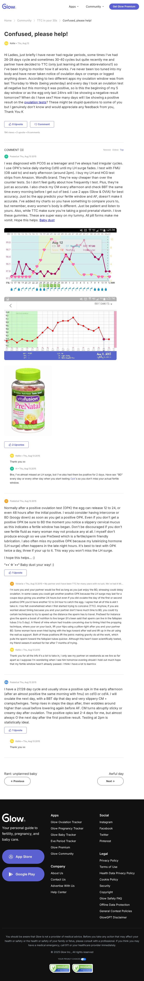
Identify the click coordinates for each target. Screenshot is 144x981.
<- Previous (17, 781)
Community (24, 20)
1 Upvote (17, 572)
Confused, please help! (77, 20)
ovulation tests (35, 102)
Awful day (116, 774)
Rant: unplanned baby (20, 774)
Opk (72, 478)
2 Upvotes (18, 444)
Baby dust (47, 220)
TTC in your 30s (47, 20)
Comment (44, 124)
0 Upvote (17, 124)
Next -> (110, 781)
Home (8, 20)
